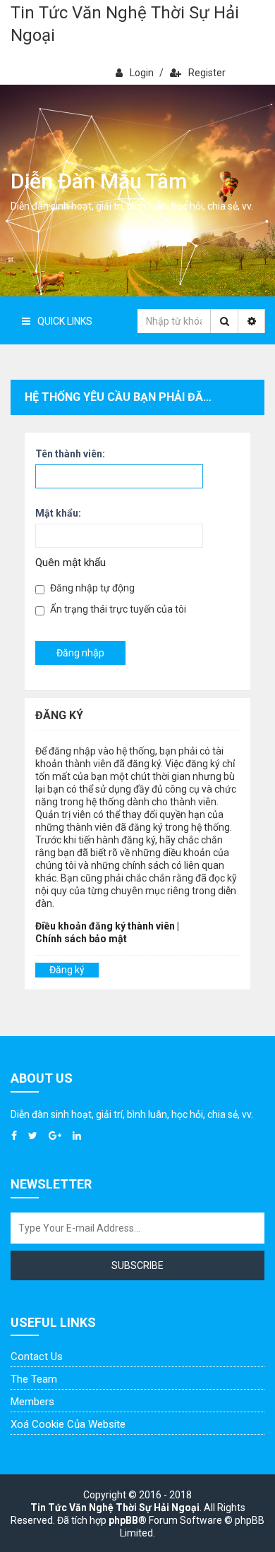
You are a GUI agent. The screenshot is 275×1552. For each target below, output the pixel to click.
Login (142, 72)
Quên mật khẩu (70, 562)
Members (32, 1401)
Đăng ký (67, 969)
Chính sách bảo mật (81, 938)
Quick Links (64, 321)
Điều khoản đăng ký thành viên (105, 926)
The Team (34, 1379)
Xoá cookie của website (68, 1424)
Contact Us (37, 1356)
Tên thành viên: (70, 453)
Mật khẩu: (58, 513)
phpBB (123, 1520)
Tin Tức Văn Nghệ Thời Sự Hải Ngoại (125, 24)
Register (207, 72)
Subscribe (137, 1265)
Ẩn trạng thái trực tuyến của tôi (117, 609)
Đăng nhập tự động (91, 588)
